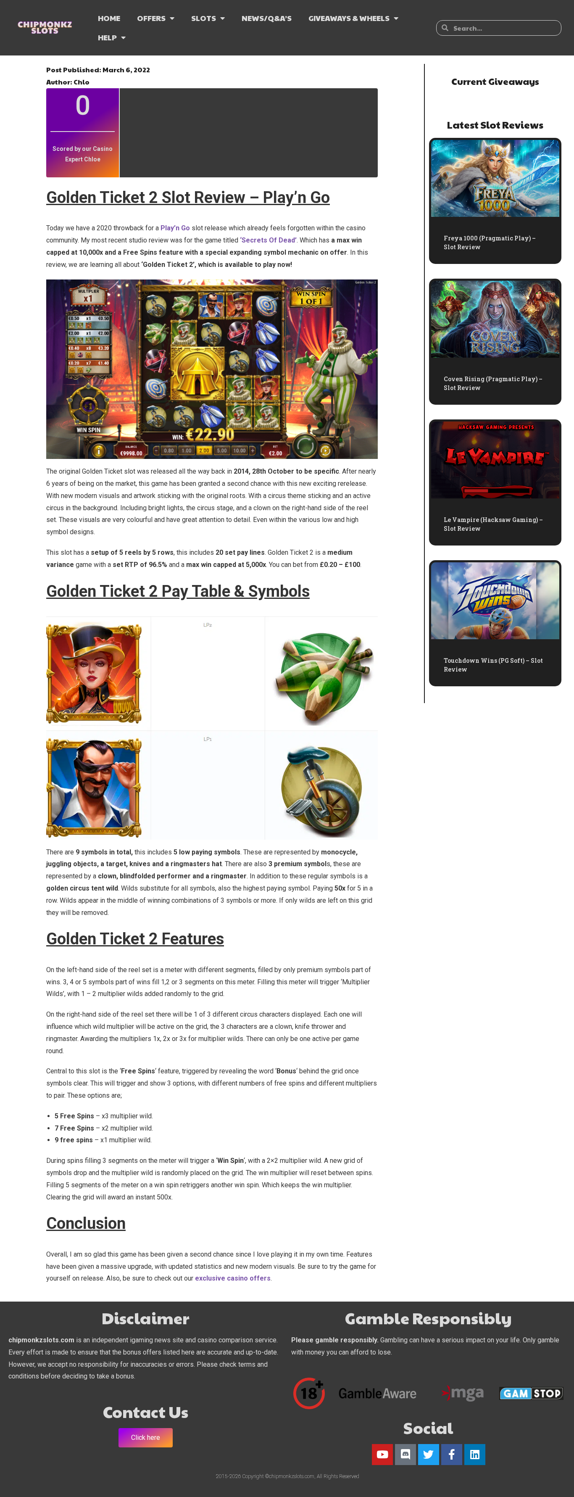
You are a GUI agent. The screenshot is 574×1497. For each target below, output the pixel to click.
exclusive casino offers (233, 1278)
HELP (107, 37)
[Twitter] (428, 1454)
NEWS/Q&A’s (267, 18)
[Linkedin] (474, 1454)
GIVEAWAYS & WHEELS (349, 18)
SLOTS (203, 18)
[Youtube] (382, 1454)
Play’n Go (175, 228)
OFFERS (151, 18)
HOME (109, 18)
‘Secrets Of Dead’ (268, 240)
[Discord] (405, 1454)
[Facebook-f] (451, 1454)
